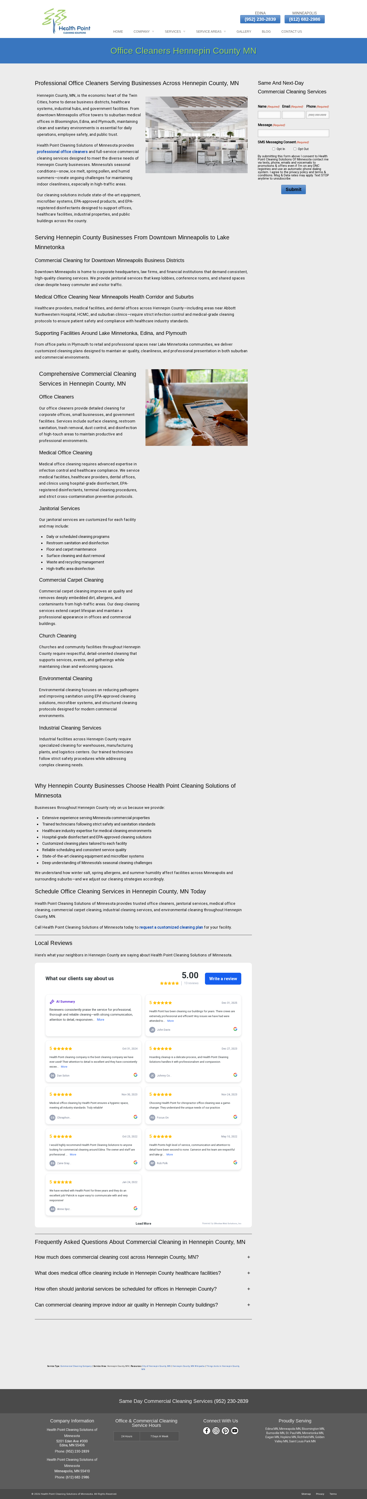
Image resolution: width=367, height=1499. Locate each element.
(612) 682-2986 (304, 19)
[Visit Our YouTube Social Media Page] (235, 1431)
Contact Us (291, 31)
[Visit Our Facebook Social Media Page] (206, 1431)
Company (142, 31)
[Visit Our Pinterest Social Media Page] (225, 1431)
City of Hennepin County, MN (156, 1366)
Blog (266, 31)
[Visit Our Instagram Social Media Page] (216, 1431)
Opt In (281, 149)
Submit (293, 189)
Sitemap (306, 1493)
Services (173, 31)
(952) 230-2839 (260, 19)
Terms (333, 1493)
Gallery (244, 31)
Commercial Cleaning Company (76, 1366)
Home (118, 31)
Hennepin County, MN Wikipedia (188, 1366)
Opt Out (303, 149)
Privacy (320, 1493)
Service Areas (209, 31)
